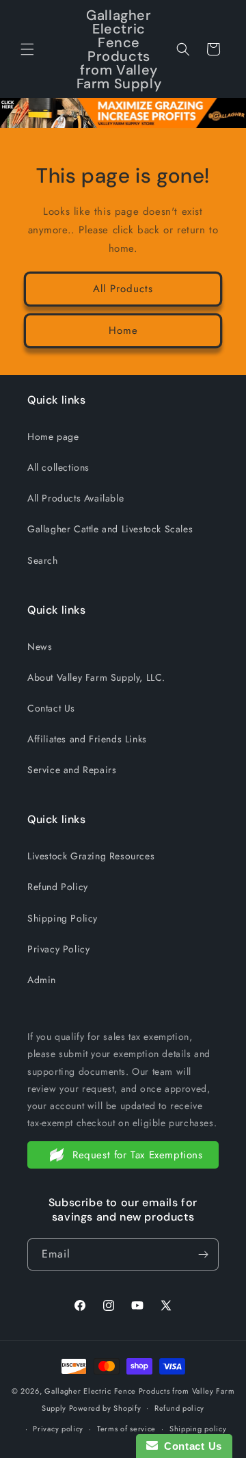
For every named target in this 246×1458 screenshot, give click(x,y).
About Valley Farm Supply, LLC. (96, 677)
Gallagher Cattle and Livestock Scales (110, 529)
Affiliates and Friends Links (87, 739)
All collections (58, 467)
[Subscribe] (203, 1254)
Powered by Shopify (105, 1407)
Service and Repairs (71, 770)
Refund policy (179, 1408)
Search (42, 560)
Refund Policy (57, 887)
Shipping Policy (62, 918)
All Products (123, 288)
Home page (53, 436)
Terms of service (126, 1428)
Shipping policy (198, 1428)
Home (123, 330)
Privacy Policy (58, 949)
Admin (41, 980)
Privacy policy (58, 1428)
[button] (27, 49)
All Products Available (75, 498)
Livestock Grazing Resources (90, 856)
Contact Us (51, 708)
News (39, 646)
